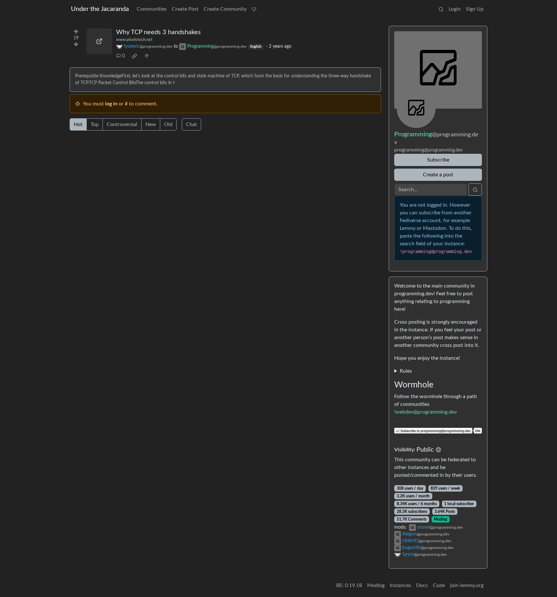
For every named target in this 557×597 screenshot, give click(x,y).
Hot (78, 124)
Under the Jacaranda (100, 9)
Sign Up (475, 9)
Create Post (185, 9)
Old (168, 124)
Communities (152, 9)
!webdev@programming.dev (425, 412)
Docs (422, 585)
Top (95, 124)
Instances (400, 585)
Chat (191, 124)
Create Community (225, 9)
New (150, 124)
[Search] (441, 9)
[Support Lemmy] (254, 9)
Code (439, 585)
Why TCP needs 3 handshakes (158, 32)
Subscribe (438, 159)
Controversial (122, 124)
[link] (134, 56)
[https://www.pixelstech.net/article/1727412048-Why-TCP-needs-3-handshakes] (99, 41)
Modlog (440, 519)
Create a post (438, 174)
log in (111, 103)
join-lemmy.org (467, 585)
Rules (406, 371)
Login (455, 9)
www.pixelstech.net (134, 39)
